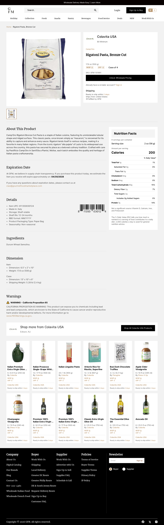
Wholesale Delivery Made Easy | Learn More (82, 2)
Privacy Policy (88, 475)
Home (8, 27)
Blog (8, 475)
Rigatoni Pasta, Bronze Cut (24, 27)
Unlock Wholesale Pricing (120, 78)
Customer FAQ (38, 501)
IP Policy (85, 480)
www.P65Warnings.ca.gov (19, 316)
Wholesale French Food (18, 496)
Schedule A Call (64, 480)
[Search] (95, 10)
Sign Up (140, 461)
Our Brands (12, 470)
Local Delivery (38, 470)
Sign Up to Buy (136, 10)
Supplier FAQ (63, 475)
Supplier (61, 454)
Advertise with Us (65, 464)
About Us (11, 459)
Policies (86, 454)
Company (12, 454)
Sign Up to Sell (63, 470)
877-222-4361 (13, 485)
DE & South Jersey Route (43, 485)
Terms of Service (89, 459)
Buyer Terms (87, 464)
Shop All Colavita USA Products (138, 328)
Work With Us (38, 459)
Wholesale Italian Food (18, 491)
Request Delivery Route (43, 491)
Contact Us (11, 480)
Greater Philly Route (41, 480)
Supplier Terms (89, 470)
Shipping (36, 464)
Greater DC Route (40, 475)
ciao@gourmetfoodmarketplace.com (24, 186)
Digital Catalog (13, 464)
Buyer (35, 454)
